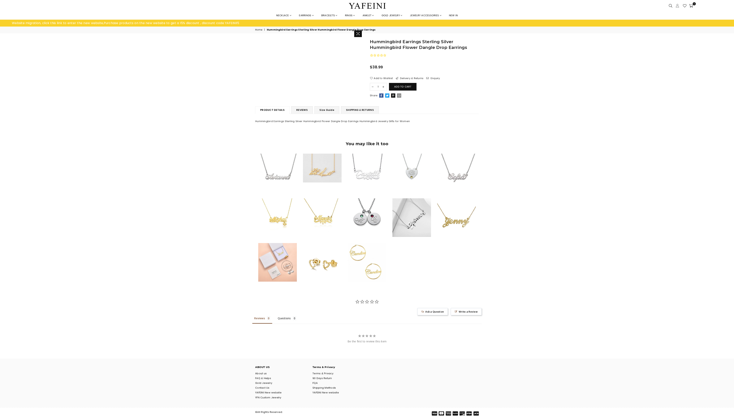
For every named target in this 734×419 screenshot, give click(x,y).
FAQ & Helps (263, 378)
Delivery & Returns (411, 78)
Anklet (367, 15)
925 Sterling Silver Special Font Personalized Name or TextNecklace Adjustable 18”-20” (412, 210)
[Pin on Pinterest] (393, 95)
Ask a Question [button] (434, 311)
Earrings (305, 15)
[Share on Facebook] (381, 95)
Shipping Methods (324, 388)
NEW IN (453, 15)
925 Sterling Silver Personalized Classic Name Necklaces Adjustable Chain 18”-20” (456, 210)
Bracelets (328, 15)
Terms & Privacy (323, 373)
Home (258, 29)
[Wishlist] (685, 6)
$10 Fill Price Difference (277, 255)
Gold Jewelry (391, 15)
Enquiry (435, 78)
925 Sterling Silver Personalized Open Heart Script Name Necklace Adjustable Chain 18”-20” (367, 165)
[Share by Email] (399, 95)
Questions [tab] (284, 318)
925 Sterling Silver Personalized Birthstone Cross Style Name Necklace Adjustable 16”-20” (322, 210)
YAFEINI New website (268, 392)
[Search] (670, 6)
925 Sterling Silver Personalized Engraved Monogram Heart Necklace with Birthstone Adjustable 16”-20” (412, 165)
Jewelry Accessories (425, 15)
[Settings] (677, 6)
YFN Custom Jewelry (268, 397)
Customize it (282, 188)
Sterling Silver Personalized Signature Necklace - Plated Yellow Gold (322, 161)
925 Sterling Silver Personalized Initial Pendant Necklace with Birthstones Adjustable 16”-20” (367, 210)
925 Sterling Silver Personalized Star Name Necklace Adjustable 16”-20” (277, 210)
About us (261, 373)
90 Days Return (322, 378)
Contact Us (262, 388)
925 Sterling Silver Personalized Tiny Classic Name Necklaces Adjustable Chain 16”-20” (277, 165)
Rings (349, 15)
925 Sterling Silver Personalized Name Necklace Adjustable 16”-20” (456, 165)
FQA (315, 383)
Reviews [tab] (259, 318)
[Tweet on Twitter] (387, 95)
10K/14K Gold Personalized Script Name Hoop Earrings (367, 255)
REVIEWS (302, 110)
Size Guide (326, 110)
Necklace (283, 15)
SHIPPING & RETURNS (360, 110)
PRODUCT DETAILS (272, 110)
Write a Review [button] (468, 311)
